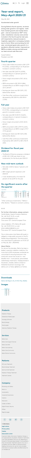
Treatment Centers (6, 375)
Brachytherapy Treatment (8, 367)
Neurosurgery (5, 325)
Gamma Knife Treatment (8, 370)
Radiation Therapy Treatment (9, 372)
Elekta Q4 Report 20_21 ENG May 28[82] (14, 281)
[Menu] (27, 3)
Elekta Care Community (8, 350)
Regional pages (5, 412)
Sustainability (5, 392)
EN (13, 3)
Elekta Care (5, 339)
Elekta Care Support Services (9, 342)
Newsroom (4, 400)
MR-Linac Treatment (7, 364)
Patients (5, 361)
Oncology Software (7, 319)
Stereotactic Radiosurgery (8, 316)
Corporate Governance (7, 395)
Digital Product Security (8, 406)
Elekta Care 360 (6, 344)
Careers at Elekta (6, 403)
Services (5, 336)
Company (6, 383)
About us (4, 389)
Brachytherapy (5, 322)
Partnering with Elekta (7, 386)
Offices (3, 409)
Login (23, 3)
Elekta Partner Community (8, 353)
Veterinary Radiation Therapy (9, 328)
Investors (4, 398)
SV (16, 3)
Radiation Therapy (6, 313)
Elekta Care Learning (7, 347)
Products (5, 310)
